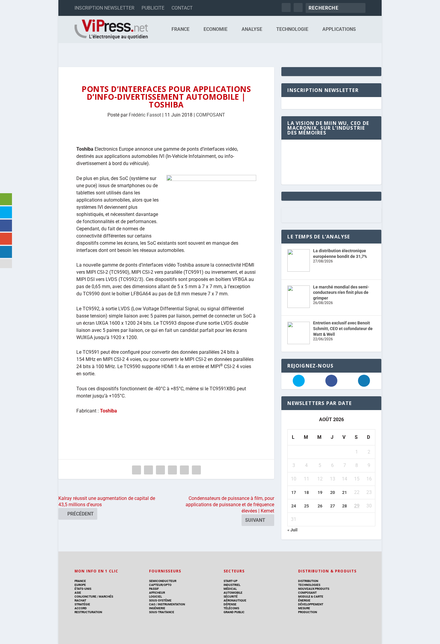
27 (332, 506)
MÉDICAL (230, 588)
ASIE (78, 592)
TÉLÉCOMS (231, 608)
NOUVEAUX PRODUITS (313, 588)
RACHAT (80, 600)
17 (293, 492)
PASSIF (154, 588)
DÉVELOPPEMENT (310, 604)
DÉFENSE (230, 604)
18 (306, 492)
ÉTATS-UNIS (83, 588)
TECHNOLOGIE (292, 29)
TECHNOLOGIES (309, 584)
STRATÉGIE (82, 604)
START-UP (230, 581)
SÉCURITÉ (231, 596)
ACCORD (81, 608)
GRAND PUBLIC (234, 612)
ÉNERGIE (304, 600)
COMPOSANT (210, 115)
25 (306, 506)
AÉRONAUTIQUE (235, 600)
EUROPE (80, 584)
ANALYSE (252, 29)
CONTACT (182, 8)
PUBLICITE (153, 8)
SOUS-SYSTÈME (160, 600)
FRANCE (180, 29)
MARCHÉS (106, 596)
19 (320, 492)
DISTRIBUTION (308, 581)
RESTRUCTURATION (88, 612)
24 (293, 506)
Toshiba (108, 411)
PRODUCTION (307, 612)
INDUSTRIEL (232, 584)
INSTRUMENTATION (171, 604)
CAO (152, 604)
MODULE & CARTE (310, 596)
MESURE (304, 608)
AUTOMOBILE (233, 592)
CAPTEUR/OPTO (160, 584)
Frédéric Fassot (145, 115)
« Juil (292, 529)
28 (344, 506)
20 (332, 492)
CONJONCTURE (85, 596)
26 (320, 506)
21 (344, 492)
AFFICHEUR (157, 592)
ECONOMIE (215, 29)
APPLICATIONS (339, 29)
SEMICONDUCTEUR (162, 581)
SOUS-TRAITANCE (161, 612)
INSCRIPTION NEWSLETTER (104, 8)
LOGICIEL (155, 596)
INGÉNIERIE (157, 608)
